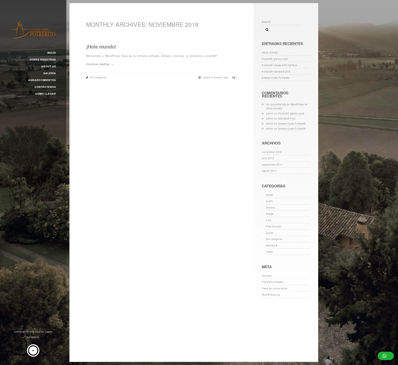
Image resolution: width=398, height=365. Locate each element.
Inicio (51, 53)
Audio (269, 201)
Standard (271, 245)
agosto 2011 (269, 170)
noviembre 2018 (272, 152)
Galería (49, 73)
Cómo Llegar (45, 94)
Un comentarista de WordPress (285, 104)
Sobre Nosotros (42, 59)
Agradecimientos (42, 80)
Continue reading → (99, 64)
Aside (269, 194)
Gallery (270, 207)
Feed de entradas (272, 282)
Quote (269, 232)
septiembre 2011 (272, 164)
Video (269, 251)
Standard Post (287, 118)
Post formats (273, 226)
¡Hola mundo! (101, 46)
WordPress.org (271, 294)
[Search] (265, 28)
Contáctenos (45, 87)
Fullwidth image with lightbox (279, 65)
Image (270, 213)
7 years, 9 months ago (215, 77)
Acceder (267, 275)
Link (268, 220)
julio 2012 (268, 158)
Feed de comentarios (275, 288)
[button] (386, 356)
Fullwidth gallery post (275, 59)
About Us (48, 66)
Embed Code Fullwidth (276, 77)
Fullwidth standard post (276, 71)
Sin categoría (98, 77)
